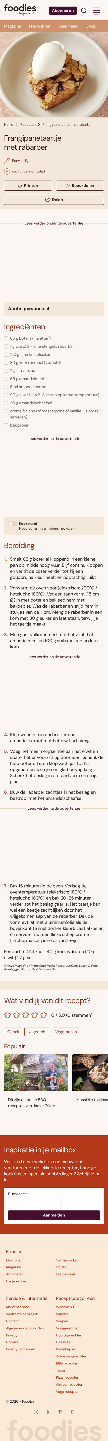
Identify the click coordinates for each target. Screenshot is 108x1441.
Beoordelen (83, 185)
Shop (90, 26)
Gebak (13, 1031)
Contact (12, 1321)
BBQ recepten (67, 1363)
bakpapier (19, 425)
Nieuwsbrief (39, 26)
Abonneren (63, 10)
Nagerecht (37, 1031)
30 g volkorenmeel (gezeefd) (35, 362)
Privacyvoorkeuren (20, 1349)
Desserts (63, 1342)
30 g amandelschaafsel (31, 403)
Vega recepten (67, 1391)
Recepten (28, 124)
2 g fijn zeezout (23, 370)
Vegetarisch (66, 1031)
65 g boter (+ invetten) (30, 338)
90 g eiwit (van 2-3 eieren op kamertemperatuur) (54, 394)
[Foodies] (20, 10)
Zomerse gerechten (71, 1356)
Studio (61, 1267)
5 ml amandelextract (29, 386)
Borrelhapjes (66, 1349)
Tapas (61, 1370)
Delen (57, 199)
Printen (31, 185)
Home (8, 124)
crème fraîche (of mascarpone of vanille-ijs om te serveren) (54, 414)
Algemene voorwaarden (25, 1328)
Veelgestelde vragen (22, 1314)
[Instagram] (36, 1412)
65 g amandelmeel (27, 378)
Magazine (12, 26)
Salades (62, 1314)
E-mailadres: (18, 1194)
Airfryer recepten (69, 1384)
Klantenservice (17, 1307)
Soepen (62, 1321)
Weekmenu (69, 26)
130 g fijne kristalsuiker (30, 354)
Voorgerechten (67, 1328)
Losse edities (16, 1281)
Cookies (12, 1342)
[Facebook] (48, 1412)
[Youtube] (72, 1412)
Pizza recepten (67, 1377)
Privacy (12, 1335)
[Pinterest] (60, 1412)
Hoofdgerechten (69, 1335)
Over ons (13, 1260)
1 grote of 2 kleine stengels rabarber (42, 346)
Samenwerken (67, 1260)
